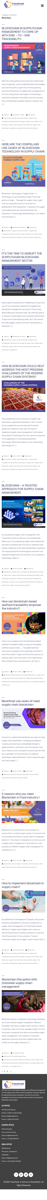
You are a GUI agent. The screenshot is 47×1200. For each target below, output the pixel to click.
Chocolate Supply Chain (19, 1056)
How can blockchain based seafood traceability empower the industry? (21, 605)
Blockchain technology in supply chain (22, 121)
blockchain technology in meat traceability (15, 778)
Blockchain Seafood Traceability (20, 678)
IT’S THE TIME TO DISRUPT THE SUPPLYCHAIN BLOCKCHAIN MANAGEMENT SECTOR (22, 257)
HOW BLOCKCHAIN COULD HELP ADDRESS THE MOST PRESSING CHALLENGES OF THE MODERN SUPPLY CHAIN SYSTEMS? (23, 371)
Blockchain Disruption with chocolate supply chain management (19, 983)
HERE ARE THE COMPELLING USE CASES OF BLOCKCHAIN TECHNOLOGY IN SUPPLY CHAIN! (23, 147)
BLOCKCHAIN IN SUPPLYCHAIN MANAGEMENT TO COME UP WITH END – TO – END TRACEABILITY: (22, 33)
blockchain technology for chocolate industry (15, 1063)
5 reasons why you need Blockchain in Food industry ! (21, 795)
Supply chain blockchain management (29, 237)
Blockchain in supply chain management (16, 572)
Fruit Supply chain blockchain (30, 864)
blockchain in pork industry (30, 774)
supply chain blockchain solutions (28, 128)
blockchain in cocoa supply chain (33, 1059)
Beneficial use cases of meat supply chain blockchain (21, 702)
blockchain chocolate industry (13, 1059)
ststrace (6, 115)
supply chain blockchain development (20, 125)
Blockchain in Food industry (12, 864)
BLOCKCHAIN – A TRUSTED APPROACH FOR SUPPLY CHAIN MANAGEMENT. (22, 489)
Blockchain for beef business (13, 774)
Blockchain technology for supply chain (22, 343)
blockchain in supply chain (12, 118)
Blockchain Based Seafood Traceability (16, 675)
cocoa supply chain (15, 1066)
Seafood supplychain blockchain (20, 681)
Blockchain (31, 115)
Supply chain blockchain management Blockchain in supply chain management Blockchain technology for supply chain (22, 582)
